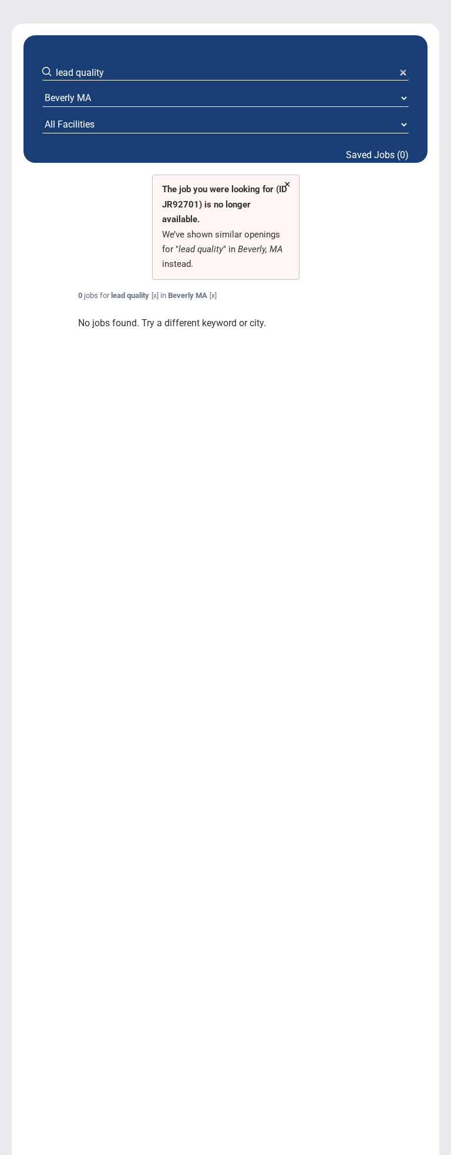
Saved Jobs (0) (377, 154)
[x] (155, 295)
